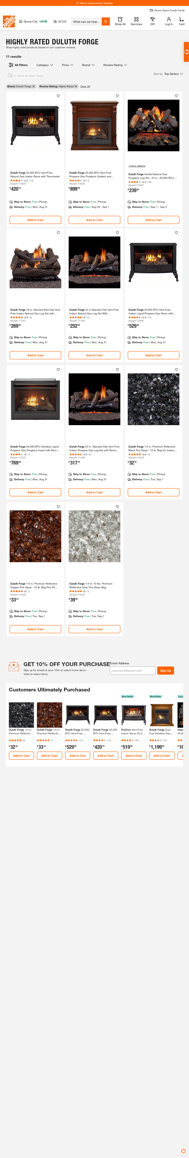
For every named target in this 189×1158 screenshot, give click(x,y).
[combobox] (86, 21)
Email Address (119, 663)
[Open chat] (186, 52)
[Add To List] (58, 96)
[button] (168, 74)
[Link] (35, 159)
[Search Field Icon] (106, 21)
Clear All (85, 86)
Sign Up (165, 670)
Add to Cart (35, 220)
